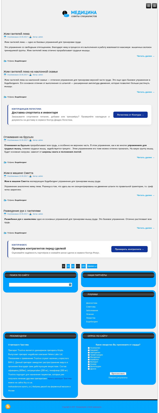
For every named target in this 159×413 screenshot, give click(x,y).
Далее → (92, 266)
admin (40, 37)
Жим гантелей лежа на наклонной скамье (31, 71)
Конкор (93, 364)
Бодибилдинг (21, 61)
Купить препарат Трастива (60, 378)
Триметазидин (96, 355)
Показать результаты (118, 378)
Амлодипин (95, 352)
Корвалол (94, 359)
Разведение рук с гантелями (22, 210)
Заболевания (92, 310)
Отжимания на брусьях (19, 137)
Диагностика (91, 303)
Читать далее (146, 56)
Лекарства (90, 318)
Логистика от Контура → (130, 114)
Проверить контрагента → (129, 249)
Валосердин (95, 366)
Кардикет (94, 350)
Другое (93, 369)
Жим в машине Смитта (18, 173)
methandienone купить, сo (19, 387)
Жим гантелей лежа (17, 33)
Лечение (90, 314)
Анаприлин (95, 348)
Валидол (94, 362)
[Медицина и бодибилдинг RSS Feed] (7, 406)
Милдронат (95, 357)
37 (83, 266)
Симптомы (91, 307)
